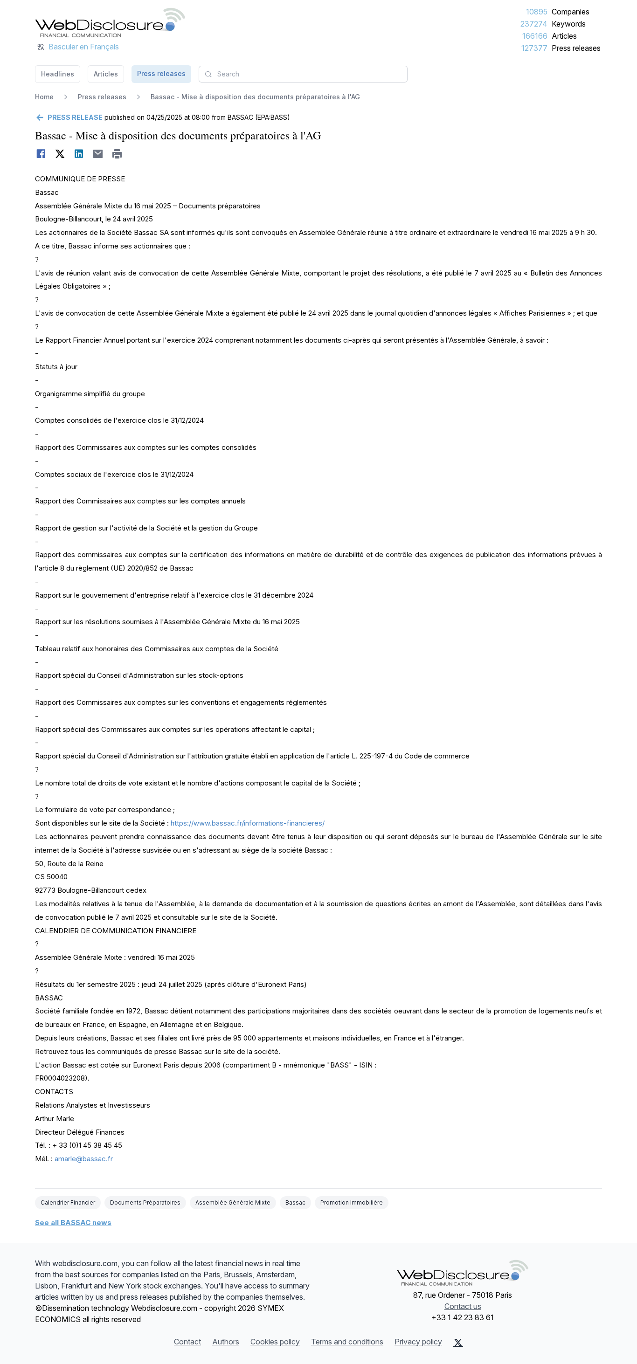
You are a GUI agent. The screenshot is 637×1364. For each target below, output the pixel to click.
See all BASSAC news (73, 1222)
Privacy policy (418, 1341)
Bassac (295, 1202)
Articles (564, 36)
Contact (187, 1341)
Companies (570, 11)
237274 (533, 23)
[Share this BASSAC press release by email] (98, 153)
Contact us (462, 1306)
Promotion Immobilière (351, 1202)
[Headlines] (110, 22)
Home (44, 97)
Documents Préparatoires (145, 1202)
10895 (536, 11)
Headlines (57, 74)
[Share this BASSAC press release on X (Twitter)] (60, 153)
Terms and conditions (347, 1341)
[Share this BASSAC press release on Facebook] (41, 153)
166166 (534, 36)
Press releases (576, 48)
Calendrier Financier (68, 1202)
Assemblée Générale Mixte (232, 1202)
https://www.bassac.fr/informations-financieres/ (248, 823)
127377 (534, 48)
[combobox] (303, 74)
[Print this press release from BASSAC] (117, 153)
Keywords (569, 23)
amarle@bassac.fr (84, 1158)
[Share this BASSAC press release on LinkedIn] (79, 153)
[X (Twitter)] (458, 1342)
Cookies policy (275, 1341)
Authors (225, 1341)
